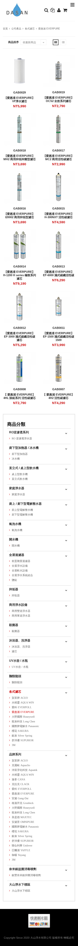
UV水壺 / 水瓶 (18, 660)
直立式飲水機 (20, 479)
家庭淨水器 (16, 488)
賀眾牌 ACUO (20, 697)
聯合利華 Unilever (22, 845)
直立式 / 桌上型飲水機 (24, 468)
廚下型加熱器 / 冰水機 (24, 447)
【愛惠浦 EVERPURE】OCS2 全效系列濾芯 (58, 99)
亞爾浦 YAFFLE (21, 850)
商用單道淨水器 (21, 615)
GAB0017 (58, 150)
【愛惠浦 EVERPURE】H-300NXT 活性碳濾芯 (58, 215)
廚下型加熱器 (20, 454)
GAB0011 (58, 327)
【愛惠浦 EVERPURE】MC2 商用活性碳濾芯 (58, 157)
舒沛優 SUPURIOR (23, 740)
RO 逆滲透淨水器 (22, 438)
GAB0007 (58, 389)
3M (13, 745)
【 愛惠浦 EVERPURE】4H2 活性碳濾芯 (58, 396)
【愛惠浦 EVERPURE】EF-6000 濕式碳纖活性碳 (58, 273)
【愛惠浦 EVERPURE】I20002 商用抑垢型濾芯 (19, 215)
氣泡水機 (15, 524)
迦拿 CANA (18, 779)
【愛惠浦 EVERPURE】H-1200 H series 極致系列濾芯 (19, 275)
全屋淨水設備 (20, 565)
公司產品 (16, 28)
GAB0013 (58, 266)
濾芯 (14, 651)
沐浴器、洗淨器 (19, 640)
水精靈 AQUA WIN (23, 702)
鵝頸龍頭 (15, 676)
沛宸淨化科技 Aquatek (24, 770)
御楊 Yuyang (19, 855)
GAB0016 (19, 208)
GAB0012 (19, 327)
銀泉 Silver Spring (22, 735)
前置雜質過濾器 (21, 561)
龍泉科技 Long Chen (23, 721)
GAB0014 (19, 266)
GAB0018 (19, 150)
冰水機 (16, 458)
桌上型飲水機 (20, 474)
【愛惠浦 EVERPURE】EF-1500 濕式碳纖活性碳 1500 (58, 337)
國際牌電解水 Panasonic (25, 726)
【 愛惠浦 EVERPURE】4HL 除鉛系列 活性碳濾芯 (19, 396)
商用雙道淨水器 (21, 611)
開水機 (13, 539)
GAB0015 (58, 208)
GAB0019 (58, 92)
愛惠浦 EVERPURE (49, 28)
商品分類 (16, 424)
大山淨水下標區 (19, 884)
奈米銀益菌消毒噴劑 (22, 869)
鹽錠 (14, 580)
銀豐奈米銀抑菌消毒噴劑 (26, 875)
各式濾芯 (30, 28)
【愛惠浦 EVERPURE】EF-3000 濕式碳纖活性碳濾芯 (19, 337)
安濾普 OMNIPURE (23, 822)
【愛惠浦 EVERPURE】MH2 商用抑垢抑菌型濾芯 (19, 157)
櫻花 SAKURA (20, 731)
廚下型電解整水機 (22, 514)
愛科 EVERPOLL (22, 707)
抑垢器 (13, 589)
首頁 (5, 28)
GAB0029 (19, 92)
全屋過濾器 (16, 554)
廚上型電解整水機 (22, 510)
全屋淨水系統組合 (22, 575)
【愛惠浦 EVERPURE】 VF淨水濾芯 (19, 99)
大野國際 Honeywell (23, 716)
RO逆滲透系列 (19, 432)
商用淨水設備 (18, 604)
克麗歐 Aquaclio (21, 765)
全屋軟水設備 (20, 570)
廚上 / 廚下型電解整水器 (25, 503)
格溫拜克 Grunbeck (23, 803)
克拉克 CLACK (20, 784)
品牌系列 (15, 754)
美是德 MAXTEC (22, 817)
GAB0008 (19, 389)
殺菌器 (13, 625)
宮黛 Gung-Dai (20, 798)
